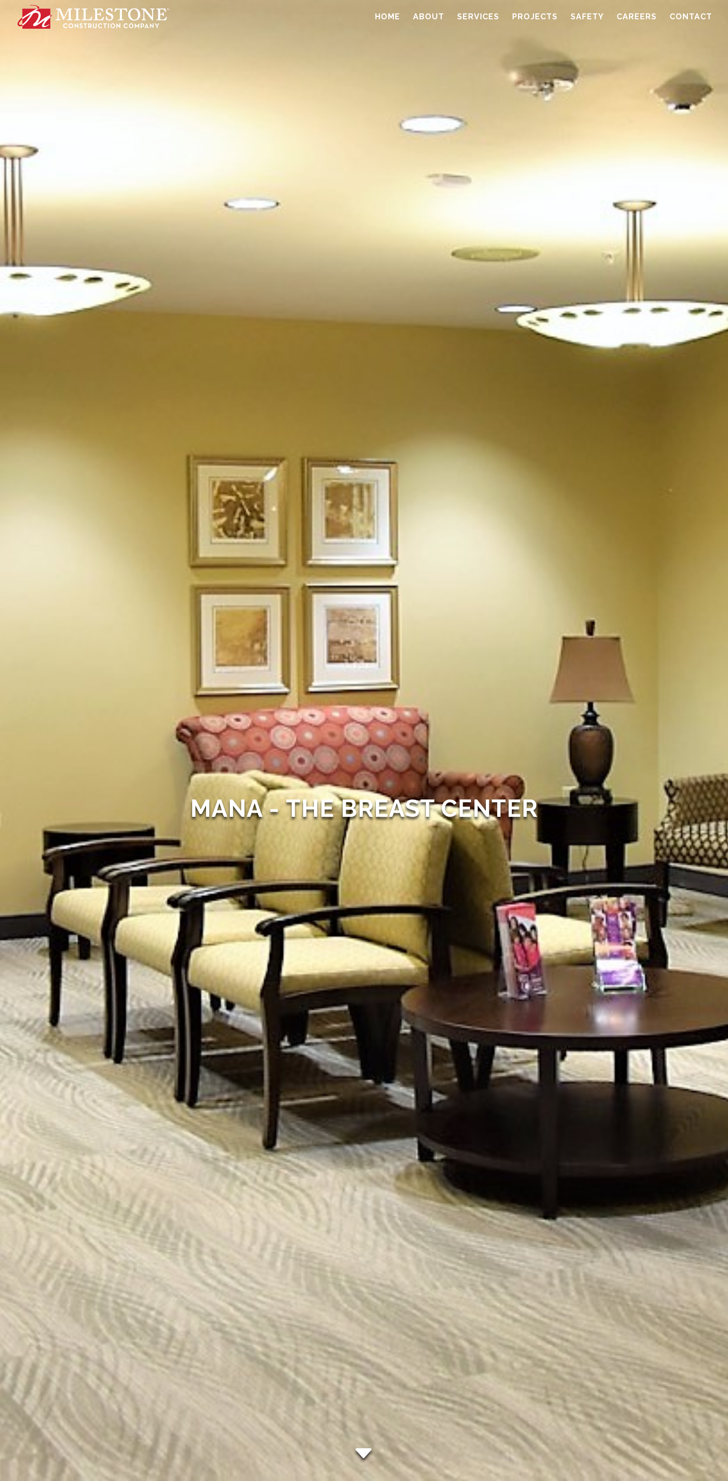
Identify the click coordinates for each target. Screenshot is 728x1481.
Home (387, 17)
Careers (637, 17)
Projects (535, 17)
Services (478, 17)
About (428, 17)
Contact (691, 17)
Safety (587, 17)
